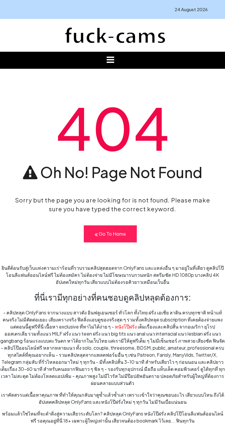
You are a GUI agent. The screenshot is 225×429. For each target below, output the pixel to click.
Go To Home (112, 234)
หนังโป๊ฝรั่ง (126, 327)
